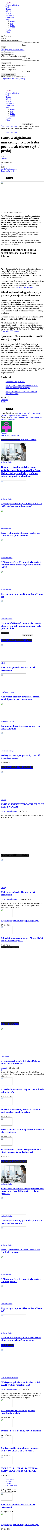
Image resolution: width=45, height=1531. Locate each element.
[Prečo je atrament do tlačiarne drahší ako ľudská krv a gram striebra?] (13, 526)
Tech (7, 7)
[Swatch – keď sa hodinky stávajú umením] (6, 1426)
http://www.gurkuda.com (10, 435)
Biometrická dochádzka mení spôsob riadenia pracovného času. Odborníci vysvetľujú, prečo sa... (22, 1191)
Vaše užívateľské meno (30, 43)
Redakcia (9, 1481)
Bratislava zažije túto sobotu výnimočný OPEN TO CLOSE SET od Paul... (20, 1449)
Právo (8, 32)
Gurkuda (4, 159)
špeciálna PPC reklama (11, 331)
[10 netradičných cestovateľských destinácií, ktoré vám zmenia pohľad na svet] (6, 1145)
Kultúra (8, 9)
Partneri (8, 1483)
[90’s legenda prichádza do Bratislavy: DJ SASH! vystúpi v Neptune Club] (19, 1376)
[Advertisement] (19, 82)
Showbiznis (10, 15)
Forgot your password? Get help (12, 50)
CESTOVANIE (10, 1023)
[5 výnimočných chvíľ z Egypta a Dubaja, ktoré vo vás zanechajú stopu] (19, 1054)
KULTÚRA (7, 1345)
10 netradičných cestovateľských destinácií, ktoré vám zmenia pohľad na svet (21, 1150)
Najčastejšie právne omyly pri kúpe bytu (20, 920)
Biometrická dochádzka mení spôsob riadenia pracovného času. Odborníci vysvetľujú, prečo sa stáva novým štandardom (20, 472)
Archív (12, 28)
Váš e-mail (26, 58)
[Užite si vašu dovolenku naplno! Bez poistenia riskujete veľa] (6, 1085)
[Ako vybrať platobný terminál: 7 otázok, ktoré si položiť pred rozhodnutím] (13, 690)
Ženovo (8, 13)
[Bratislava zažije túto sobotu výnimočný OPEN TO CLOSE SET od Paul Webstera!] (6, 1444)
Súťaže (8, 30)
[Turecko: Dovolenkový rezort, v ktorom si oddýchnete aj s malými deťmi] (6, 1105)
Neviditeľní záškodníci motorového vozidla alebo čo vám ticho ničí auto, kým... (21, 1338)
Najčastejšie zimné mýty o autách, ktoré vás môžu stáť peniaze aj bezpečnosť (21, 504)
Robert (12, 22)
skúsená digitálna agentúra (23, 287)
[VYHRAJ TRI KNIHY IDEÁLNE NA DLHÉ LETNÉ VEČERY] (19, 798)
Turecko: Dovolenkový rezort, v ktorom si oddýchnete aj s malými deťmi (20, 1110)
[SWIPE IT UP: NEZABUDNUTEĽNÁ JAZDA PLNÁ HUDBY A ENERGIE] (6, 1464)
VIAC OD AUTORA (28, 440)
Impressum (10, 1479)
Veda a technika (11, 132)
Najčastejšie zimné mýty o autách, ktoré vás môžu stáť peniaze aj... (21, 1221)
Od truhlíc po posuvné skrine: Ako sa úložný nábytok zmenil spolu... (22, 939)
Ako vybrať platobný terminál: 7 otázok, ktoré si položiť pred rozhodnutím (20, 697)
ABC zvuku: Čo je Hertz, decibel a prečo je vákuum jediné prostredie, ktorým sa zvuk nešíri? (21, 564)
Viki (11, 24)
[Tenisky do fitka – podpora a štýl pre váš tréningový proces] (13, 749)
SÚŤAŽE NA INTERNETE (17, 767)
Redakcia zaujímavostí (9, 811)
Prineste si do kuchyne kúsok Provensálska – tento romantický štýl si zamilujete (22, 387)
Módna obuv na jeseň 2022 (15, 382)
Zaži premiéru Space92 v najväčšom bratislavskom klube (18, 1411)
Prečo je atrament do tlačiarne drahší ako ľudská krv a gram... (20, 1250)
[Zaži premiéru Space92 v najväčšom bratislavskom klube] (6, 1406)
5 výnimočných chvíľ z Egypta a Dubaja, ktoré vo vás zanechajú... (20, 1062)
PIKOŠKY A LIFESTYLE (16, 640)
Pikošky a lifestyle (12, 5)
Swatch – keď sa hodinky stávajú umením (21, 1430)
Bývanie (9, 11)
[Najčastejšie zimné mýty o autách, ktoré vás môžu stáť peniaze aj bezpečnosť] (13, 497)
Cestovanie (10, 17)
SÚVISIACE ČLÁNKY (10, 440)
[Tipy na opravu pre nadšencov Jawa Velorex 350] (13, 587)
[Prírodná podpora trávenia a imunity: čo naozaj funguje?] (13, 719)
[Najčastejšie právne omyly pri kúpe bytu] (6, 916)
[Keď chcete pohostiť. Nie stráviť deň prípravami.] (13, 661)
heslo (24, 45)
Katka (12, 26)
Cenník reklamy (11, 1485)
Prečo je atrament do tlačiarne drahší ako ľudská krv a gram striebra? (20, 534)
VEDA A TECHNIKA (14, 1161)
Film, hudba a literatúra (9, 1378)
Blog (7, 19)
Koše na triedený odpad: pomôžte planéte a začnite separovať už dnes (21, 414)
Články (3, 663)
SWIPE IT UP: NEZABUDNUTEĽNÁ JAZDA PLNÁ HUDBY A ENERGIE (19, 1469)
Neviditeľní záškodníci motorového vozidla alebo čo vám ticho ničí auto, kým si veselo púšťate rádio (21, 626)
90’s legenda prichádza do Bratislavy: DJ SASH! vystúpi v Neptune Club (20, 1383)
